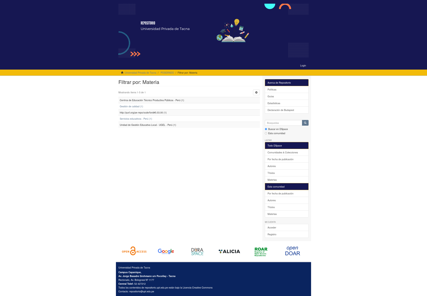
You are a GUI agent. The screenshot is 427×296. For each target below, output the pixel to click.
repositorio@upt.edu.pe (141, 291)
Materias (272, 179)
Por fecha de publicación (281, 159)
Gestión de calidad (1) (131, 106)
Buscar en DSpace (278, 129)
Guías (271, 96)
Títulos (271, 173)
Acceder (272, 227)
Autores (272, 166)
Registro (272, 234)
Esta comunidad (276, 133)
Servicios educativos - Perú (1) (136, 118)
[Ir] (305, 123)
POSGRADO (167, 72)
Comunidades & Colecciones (283, 152)
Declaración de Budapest (281, 110)
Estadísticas (274, 103)
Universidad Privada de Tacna (140, 72)
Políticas (272, 89)
